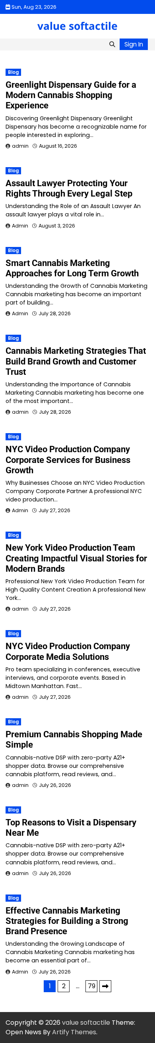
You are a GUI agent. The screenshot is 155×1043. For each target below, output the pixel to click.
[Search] (112, 44)
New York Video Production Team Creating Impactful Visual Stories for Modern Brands (76, 558)
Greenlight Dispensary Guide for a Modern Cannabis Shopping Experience (71, 95)
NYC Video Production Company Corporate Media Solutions (68, 651)
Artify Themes (74, 1032)
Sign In (133, 44)
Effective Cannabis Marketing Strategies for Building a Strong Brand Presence (67, 921)
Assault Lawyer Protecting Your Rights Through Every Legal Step (69, 188)
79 (91, 986)
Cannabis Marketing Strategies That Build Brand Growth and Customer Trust (76, 361)
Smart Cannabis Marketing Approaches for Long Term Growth (72, 268)
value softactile (77, 26)
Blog (13, 72)
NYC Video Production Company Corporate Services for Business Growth (68, 459)
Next (105, 986)
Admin (20, 225)
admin (20, 146)
